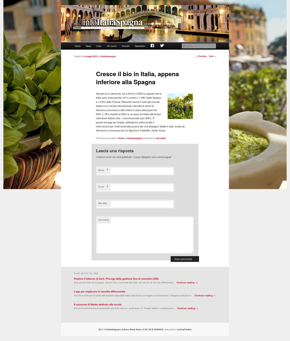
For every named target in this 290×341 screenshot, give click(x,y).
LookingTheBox (184, 329)
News (88, 46)
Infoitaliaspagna (108, 56)
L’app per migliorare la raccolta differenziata (99, 291)
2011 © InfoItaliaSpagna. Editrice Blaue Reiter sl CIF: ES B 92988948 (130, 329)
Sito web (102, 203)
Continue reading (187, 282)
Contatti (125, 46)
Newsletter (140, 46)
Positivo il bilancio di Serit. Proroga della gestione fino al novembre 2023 (116, 278)
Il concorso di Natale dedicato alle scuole (98, 304)
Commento (103, 219)
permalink (161, 138)
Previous (201, 56)
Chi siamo (112, 46)
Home (77, 46)
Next (212, 56)
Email (103, 186)
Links (99, 46)
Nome (103, 170)
